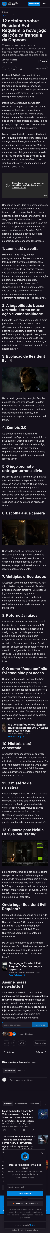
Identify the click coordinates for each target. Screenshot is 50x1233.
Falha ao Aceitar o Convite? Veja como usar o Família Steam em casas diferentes (17, 1114)
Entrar (44, 4)
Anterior (10, 1052)
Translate (8, 16)
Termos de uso (14, 1212)
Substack (15, 1230)
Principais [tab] (8, 1103)
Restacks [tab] (21, 1070)
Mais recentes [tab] (21, 1103)
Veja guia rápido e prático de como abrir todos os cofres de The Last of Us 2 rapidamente (18, 1147)
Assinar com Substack (27, 1203)
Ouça (44, 61)
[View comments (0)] (14, 68)
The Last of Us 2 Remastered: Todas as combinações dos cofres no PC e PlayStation (18, 1139)
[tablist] (14, 1070)
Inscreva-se (34, 4)
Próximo (39, 1052)
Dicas (5, 12)
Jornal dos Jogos (9, 60)
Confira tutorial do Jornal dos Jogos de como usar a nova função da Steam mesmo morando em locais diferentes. (18, 1122)
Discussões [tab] (34, 1103)
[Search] (45, 1103)
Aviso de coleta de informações (19, 1215)
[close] (42, 1153)
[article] (25, 1120)
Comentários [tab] (9, 1070)
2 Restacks (29, 1034)
